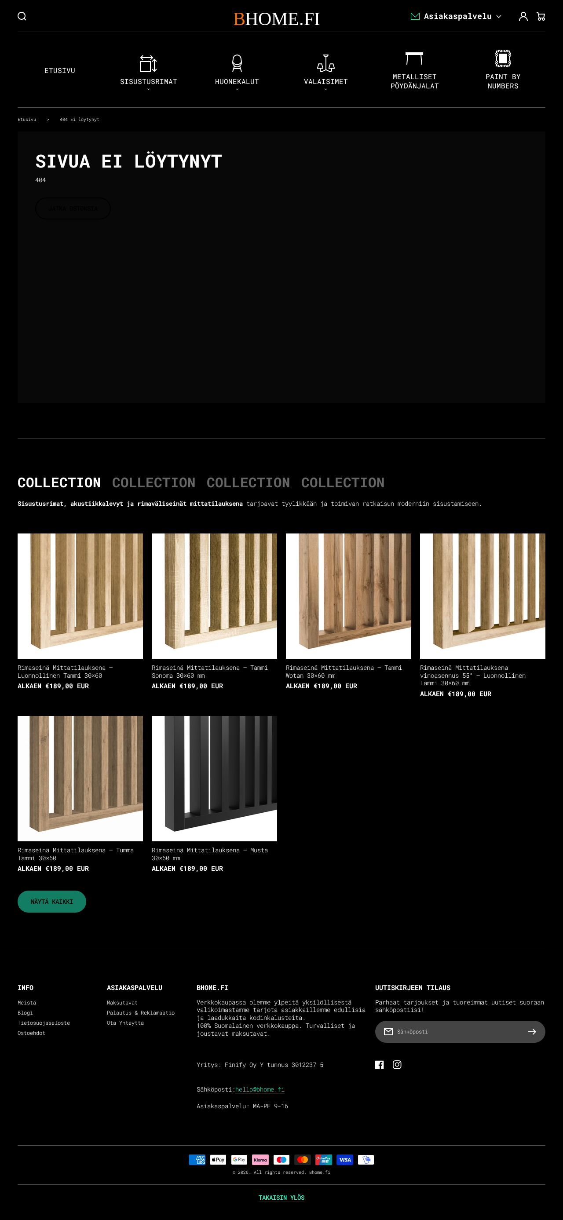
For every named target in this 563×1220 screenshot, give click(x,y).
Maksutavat (122, 1002)
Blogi (25, 1012)
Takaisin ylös (281, 1198)
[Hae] (22, 16)
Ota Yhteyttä (125, 1022)
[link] (52, 902)
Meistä (27, 1002)
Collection (59, 482)
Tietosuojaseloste (44, 1022)
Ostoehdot (31, 1033)
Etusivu (27, 119)
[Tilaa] (534, 1032)
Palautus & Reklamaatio (141, 1012)
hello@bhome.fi (260, 1089)
